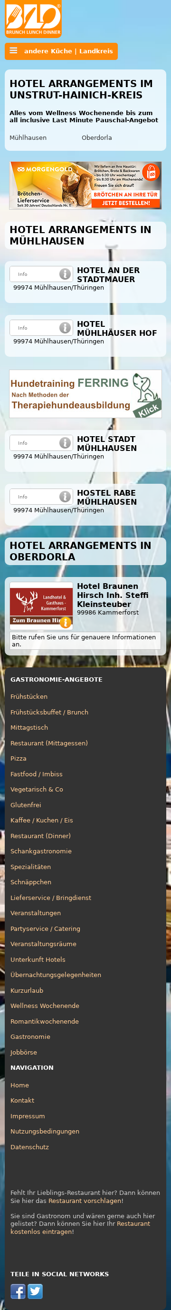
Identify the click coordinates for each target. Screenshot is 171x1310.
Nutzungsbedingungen (44, 1131)
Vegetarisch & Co (36, 789)
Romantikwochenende (44, 1021)
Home (19, 1085)
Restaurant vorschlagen (84, 1200)
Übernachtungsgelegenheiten (55, 974)
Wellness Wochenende (44, 1005)
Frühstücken (29, 696)
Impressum (27, 1116)
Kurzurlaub (26, 990)
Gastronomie (30, 1036)
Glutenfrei (25, 805)
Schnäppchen (30, 882)
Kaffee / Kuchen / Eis (41, 820)
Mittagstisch (29, 727)
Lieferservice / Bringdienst (50, 897)
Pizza (18, 758)
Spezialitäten (30, 866)
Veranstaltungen (35, 913)
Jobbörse (23, 1052)
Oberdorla (97, 137)
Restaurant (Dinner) (40, 836)
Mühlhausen (28, 137)
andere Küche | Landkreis (65, 51)
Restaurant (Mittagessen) (49, 743)
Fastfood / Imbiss (36, 774)
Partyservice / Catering (45, 928)
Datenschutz (29, 1147)
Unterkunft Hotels (38, 959)
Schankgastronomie (41, 851)
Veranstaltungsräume (43, 944)
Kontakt (22, 1100)
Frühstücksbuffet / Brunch (49, 712)
